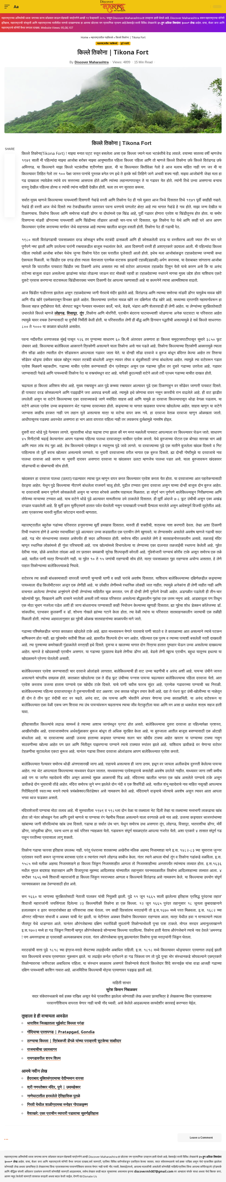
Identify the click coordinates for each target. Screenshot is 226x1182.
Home (84, 37)
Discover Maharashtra (92, 62)
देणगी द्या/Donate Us (85, 1176)
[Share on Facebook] (9, 159)
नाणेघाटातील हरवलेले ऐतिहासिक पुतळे (53, 1095)
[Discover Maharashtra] (113, 6)
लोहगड (59, 313)
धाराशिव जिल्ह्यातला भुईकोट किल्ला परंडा (55, 1023)
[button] (8, 6)
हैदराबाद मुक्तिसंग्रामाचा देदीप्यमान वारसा (55, 1078)
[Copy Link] (9, 201)
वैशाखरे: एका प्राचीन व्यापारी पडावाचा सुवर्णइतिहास (62, 1113)
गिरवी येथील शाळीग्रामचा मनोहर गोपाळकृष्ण (57, 1104)
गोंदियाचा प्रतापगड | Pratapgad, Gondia (61, 1031)
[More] (9, 212)
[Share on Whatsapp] (9, 180)
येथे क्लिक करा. (213, 1171)
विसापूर (72, 313)
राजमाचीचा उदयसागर (42, 1049)
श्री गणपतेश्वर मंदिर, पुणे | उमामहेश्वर (54, 1087)
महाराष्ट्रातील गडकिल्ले (102, 37)
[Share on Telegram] (9, 190)
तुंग (82, 313)
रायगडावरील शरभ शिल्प (44, 1058)
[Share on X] (9, 169)
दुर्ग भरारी (125, 43)
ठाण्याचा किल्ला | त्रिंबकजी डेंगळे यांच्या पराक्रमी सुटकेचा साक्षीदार (74, 1040)
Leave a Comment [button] (201, 1137)
